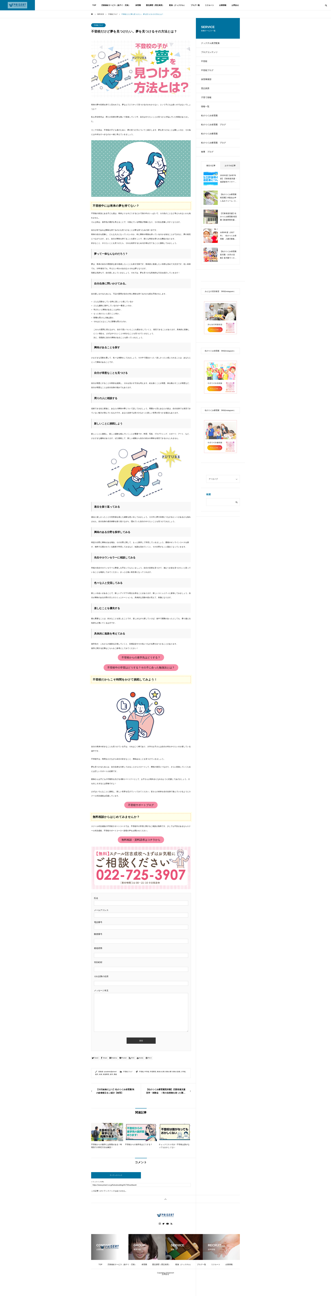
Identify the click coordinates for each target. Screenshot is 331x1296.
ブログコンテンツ (209, 52)
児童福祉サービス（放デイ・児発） (115, 5)
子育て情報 (206, 97)
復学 (96, 1074)
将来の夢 (168, 1072)
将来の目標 (176, 1072)
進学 (111, 1074)
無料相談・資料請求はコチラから (141, 839)
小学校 (183, 1072)
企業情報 (222, 5)
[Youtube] (167, 1223)
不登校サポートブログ (141, 805)
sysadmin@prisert (110, 1072)
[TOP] (165, 1199)
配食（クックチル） (177, 5)
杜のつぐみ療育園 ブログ (213, 143)
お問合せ (235, 5)
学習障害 (153, 1072)
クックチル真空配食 (210, 43)
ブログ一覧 (195, 5)
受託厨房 (205, 88)
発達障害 (106, 1074)
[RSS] (171, 1223)
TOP (94, 5)
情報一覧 (205, 106)
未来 (100, 1074)
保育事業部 (206, 79)
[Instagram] (160, 1223)
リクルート (209, 5)
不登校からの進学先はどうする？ (141, 657)
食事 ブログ (207, 152)
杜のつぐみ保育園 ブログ (213, 124)
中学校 (146, 1072)
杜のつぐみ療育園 (209, 134)
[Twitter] (164, 1223)
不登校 (141, 1072)
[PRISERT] (17, 5)
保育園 (138, 5)
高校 (115, 1074)
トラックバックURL (97, 1181)
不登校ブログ (98, 25)
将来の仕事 (161, 1072)
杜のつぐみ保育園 (209, 115)
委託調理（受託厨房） (155, 5)
